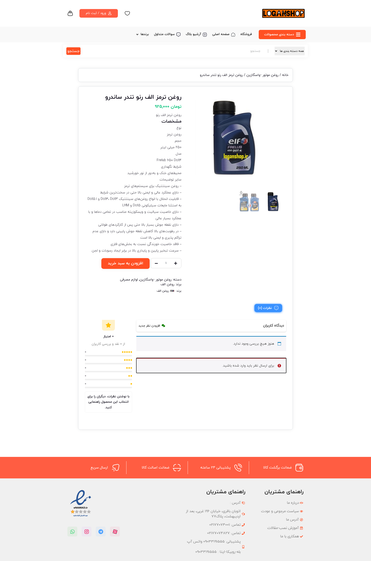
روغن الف (167, 284)
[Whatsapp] (72, 531)
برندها (145, 34)
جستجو (73, 51)
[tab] (268, 308)
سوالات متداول (164, 34)
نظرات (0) (265, 308)
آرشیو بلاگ (193, 34)
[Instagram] (86, 531)
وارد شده (239, 365)
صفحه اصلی (221, 34)
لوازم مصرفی (129, 279)
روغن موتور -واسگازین (262, 75)
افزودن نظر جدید (149, 326)
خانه (285, 75)
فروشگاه (246, 34)
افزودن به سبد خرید (125, 263)
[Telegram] (101, 531)
